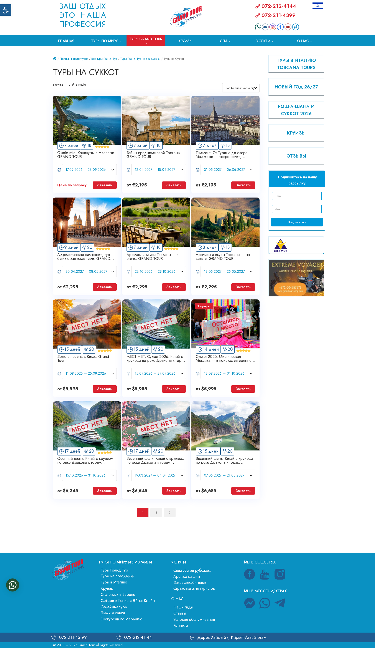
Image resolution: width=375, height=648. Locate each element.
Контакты (180, 625)
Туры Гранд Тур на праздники (140, 58)
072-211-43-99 (73, 637)
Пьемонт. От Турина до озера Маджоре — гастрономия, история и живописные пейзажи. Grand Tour (224, 155)
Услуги (263, 40)
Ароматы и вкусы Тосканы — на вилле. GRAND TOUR (223, 257)
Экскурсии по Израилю (121, 619)
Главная (66, 40)
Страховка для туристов (194, 588)
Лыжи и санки (113, 613)
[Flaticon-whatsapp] (264, 603)
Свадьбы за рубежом (192, 570)
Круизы (185, 40)
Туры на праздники (117, 576)
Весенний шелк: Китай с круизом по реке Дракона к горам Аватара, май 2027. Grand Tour (224, 460)
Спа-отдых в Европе (118, 594)
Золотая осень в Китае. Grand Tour (83, 358)
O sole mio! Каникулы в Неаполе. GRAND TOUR (86, 155)
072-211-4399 (279, 15)
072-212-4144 (279, 6)
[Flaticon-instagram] (280, 574)
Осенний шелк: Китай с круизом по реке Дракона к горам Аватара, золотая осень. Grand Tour (85, 460)
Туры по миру (104, 40)
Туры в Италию (114, 582)
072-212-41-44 (138, 637)
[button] (5, 10)
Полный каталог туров (74, 58)
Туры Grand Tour (145, 39)
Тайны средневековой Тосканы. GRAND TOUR (154, 155)
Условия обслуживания (194, 619)
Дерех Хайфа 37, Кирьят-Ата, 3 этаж (231, 637)
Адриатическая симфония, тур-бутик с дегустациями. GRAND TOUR (84, 257)
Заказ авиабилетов (189, 582)
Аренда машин (186, 576)
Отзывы (179, 613)
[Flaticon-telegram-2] (280, 603)
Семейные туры (114, 607)
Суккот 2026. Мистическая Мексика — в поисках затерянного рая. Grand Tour (225, 358)
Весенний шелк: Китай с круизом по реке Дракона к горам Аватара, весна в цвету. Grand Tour (155, 460)
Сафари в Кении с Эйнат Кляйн (128, 600)
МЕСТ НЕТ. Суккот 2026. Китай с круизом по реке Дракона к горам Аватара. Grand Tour (156, 358)
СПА (223, 40)
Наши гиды (183, 607)
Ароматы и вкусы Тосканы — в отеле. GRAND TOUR (152, 257)
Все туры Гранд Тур (104, 58)
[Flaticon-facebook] (249, 574)
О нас (303, 40)
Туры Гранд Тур (114, 570)
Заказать (104, 185)
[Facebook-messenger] (249, 603)
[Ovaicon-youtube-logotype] (264, 574)
